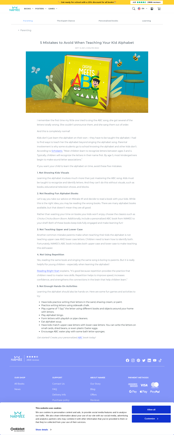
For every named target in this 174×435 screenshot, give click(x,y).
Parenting (28, 21)
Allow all (151, 409)
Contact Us (58, 383)
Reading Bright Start (48, 271)
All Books (19, 383)
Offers (93, 394)
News (17, 389)
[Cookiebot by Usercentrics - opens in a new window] (17, 430)
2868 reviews (33, 360)
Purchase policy (60, 400)
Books (27, 9)
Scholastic (57, 151)
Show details (42, 429)
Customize (150, 418)
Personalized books (108, 21)
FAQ (54, 389)
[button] (142, 8)
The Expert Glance (66, 21)
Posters (39, 9)
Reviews (94, 400)
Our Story (95, 383)
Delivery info (59, 394)
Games (51, 9)
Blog (92, 389)
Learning (146, 21)
